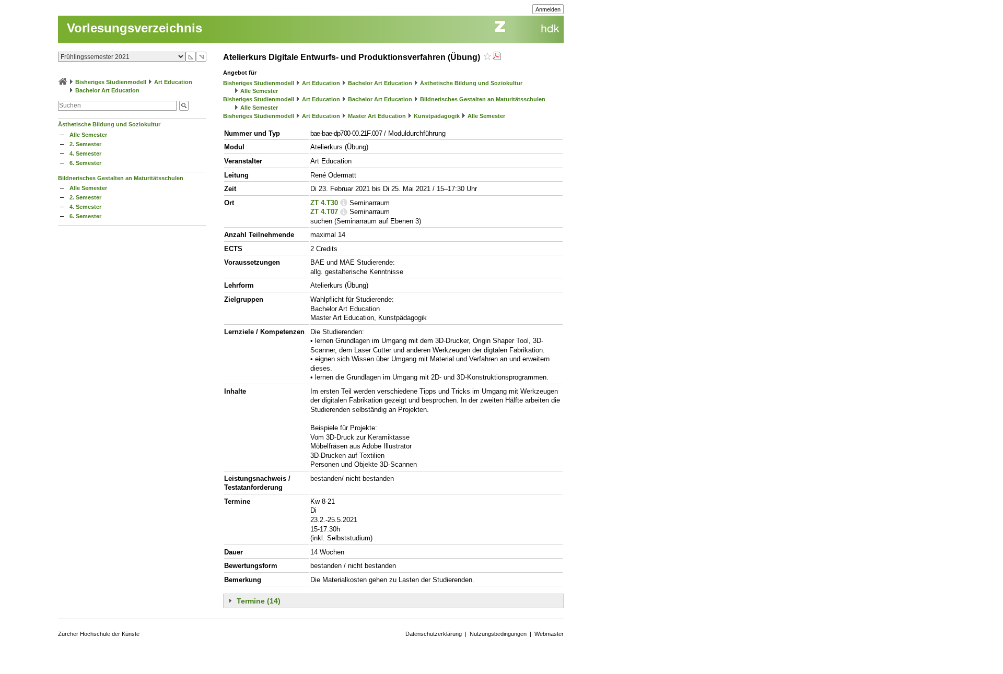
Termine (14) (259, 601)
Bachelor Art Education (107, 90)
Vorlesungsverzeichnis (134, 28)
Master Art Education (377, 116)
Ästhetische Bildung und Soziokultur (109, 124)
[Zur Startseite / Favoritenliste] (62, 82)
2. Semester (85, 144)
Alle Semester (88, 135)
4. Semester (85, 153)
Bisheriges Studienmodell (110, 82)
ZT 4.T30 (324, 203)
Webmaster (549, 634)
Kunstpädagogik (437, 116)
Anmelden (548, 9)
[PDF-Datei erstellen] (497, 57)
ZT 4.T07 (324, 212)
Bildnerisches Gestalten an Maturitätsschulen (120, 178)
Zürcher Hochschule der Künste (98, 634)
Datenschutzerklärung (433, 634)
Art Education (173, 82)
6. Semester (85, 163)
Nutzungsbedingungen (498, 634)
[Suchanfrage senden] (184, 106)
